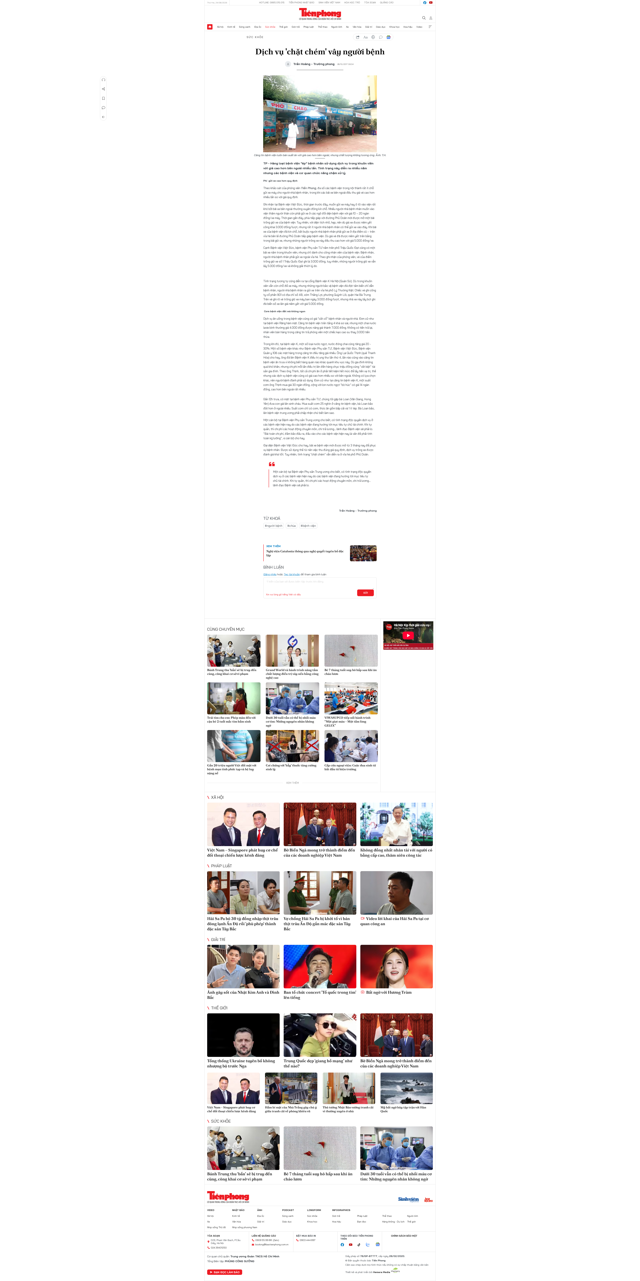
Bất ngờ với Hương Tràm (388, 992)
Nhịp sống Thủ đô (216, 1227)
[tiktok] (360, 1245)
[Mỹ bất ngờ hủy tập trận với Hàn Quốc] (406, 1088)
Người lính (336, 26)
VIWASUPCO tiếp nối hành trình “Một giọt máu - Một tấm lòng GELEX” (347, 721)
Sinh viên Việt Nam (329, 2)
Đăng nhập (269, 574)
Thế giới (283, 26)
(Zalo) (276, 1240)
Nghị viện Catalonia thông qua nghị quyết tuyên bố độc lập (305, 553)
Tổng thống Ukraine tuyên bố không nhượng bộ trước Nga (241, 1063)
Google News (388, 37)
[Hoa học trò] (428, 1200)
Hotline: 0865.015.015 (271, 2)
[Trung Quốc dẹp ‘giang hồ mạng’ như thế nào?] (320, 1035)
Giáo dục (381, 26)
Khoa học (395, 26)
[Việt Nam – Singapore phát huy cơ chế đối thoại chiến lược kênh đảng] (243, 824)
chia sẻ (357, 37)
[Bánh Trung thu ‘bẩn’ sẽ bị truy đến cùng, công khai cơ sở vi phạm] (233, 651)
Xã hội (220, 26)
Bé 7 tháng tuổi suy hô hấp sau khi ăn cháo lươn (350, 672)
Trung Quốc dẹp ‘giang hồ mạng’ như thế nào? (318, 1063)
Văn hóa (357, 26)
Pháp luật (309, 26)
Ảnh (259, 1210)
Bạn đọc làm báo (227, 1272)
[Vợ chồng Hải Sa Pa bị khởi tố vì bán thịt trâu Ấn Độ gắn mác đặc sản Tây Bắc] (320, 893)
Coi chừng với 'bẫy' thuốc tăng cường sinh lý (291, 767)
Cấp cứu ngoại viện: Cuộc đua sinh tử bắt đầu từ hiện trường (350, 767)
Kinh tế (231, 26)
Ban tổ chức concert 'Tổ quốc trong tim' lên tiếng (320, 995)
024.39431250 (219, 1247)
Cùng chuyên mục (225, 629)
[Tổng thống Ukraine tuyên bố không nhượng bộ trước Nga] (243, 1035)
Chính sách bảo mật (404, 1235)
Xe (347, 26)
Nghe (103, 79)
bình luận (381, 37)
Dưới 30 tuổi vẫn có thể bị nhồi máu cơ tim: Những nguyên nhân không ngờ (291, 721)
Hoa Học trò (352, 2)
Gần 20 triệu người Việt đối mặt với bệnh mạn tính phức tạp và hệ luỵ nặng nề (231, 769)
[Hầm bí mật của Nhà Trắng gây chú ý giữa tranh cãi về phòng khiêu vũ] (291, 1088)
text (365, 37)
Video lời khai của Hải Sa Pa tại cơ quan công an (394, 921)
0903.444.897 (307, 1240)
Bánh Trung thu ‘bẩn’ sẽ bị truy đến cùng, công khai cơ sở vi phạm (231, 672)
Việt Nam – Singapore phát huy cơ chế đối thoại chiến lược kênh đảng (242, 852)
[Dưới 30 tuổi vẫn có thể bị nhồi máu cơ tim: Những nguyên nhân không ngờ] (292, 698)
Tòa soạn (370, 2)
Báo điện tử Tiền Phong (320, 14)
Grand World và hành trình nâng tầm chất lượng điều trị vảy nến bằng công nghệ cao (292, 674)
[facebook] (425, 2)
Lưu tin (103, 98)
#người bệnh (273, 526)
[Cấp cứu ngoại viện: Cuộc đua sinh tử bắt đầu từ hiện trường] (351, 746)
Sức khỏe (270, 26)
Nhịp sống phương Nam (244, 1227)
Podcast (288, 1210)
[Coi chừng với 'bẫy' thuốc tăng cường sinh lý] (292, 746)
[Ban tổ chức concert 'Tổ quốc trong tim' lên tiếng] (320, 966)
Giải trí (368, 26)
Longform (314, 1210)
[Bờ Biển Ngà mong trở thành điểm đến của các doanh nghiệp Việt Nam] (320, 824)
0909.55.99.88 (263, 1240)
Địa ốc (257, 26)
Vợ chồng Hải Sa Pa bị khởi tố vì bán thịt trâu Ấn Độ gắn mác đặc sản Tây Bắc (317, 923)
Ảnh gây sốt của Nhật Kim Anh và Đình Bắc (243, 995)
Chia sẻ (103, 89)
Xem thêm (430, 27)
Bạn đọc (361, 1221)
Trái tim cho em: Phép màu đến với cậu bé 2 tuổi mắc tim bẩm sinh (231, 719)
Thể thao (323, 26)
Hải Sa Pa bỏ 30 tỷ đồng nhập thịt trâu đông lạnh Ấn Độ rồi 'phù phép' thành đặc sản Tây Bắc (242, 923)
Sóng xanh (244, 26)
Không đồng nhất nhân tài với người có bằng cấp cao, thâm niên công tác (396, 852)
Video (419, 26)
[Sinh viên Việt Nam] (408, 1200)
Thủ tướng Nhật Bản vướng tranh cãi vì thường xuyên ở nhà (348, 1109)
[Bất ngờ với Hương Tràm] (396, 966)
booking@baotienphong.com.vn (271, 1244)
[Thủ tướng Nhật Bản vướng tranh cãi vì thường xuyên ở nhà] (349, 1088)
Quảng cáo (387, 2)
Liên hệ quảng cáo (264, 1235)
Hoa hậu (408, 26)
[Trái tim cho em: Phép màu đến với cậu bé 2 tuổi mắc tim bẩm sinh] (233, 698)
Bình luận (103, 107)
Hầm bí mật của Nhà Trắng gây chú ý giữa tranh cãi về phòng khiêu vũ (291, 1109)
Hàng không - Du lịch (393, 1221)
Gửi (365, 592)
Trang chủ (209, 27)
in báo (373, 37)
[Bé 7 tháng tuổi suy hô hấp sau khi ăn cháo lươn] (351, 651)
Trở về (103, 117)
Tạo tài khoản (292, 574)
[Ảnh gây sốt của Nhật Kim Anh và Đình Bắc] (243, 966)
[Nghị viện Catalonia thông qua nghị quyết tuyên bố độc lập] (363, 553)
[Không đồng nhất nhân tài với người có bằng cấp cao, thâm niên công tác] (396, 824)
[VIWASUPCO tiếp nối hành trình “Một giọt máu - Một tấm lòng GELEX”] (351, 698)
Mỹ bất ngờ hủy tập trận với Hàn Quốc (403, 1109)
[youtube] (431, 2)
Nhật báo (238, 1210)
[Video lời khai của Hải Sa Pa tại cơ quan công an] (396, 893)
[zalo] (369, 1245)
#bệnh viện (308, 526)
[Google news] (379, 1245)
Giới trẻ (296, 26)
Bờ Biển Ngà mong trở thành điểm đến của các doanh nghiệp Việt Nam (319, 852)
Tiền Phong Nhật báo (301, 2)
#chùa (291, 526)
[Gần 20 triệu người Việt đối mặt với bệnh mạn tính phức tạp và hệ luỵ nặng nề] (233, 746)
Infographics (341, 1210)
